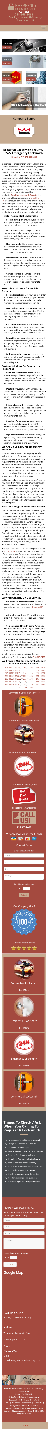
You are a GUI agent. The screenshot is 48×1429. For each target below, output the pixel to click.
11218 (23, 673)
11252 (42, 684)
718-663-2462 (24, 14)
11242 (36, 681)
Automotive (38, 1403)
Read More (24, 990)
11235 (36, 679)
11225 (23, 676)
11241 (30, 681)
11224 (17, 676)
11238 (11, 681)
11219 (30, 673)
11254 (18, 687)
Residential (16, 1403)
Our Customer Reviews (24, 942)
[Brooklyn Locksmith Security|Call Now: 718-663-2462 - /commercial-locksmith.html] (24, 1082)
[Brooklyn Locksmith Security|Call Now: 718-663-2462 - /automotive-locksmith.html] (24, 45)
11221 (42, 673)
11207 (42, 667)
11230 (5, 679)
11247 (17, 684)
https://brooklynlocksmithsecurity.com (24, 1397)
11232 (17, 679)
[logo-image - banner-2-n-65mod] (24, 98)
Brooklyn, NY (17, 157)
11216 (11, 673)
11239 (17, 681)
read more (6, 47)
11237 (5, 681)
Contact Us (34, 1406)
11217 (17, 673)
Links (41, 1408)
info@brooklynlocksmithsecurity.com (21, 1360)
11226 (30, 676)
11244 (5, 684)
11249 (30, 684)
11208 (5, 670)
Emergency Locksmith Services (24, 752)
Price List (25, 1408)
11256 (30, 687)
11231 (11, 679)
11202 (11, 667)
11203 (17, 667)
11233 (23, 679)
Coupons (24, 1406)
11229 (42, 676)
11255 (24, 687)
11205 (30, 667)
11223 (11, 676)
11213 (36, 670)
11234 (30, 679)
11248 (23, 684)
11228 (36, 676)
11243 (42, 681)
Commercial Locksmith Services (24, 692)
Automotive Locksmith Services (24, 720)
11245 (11, 684)
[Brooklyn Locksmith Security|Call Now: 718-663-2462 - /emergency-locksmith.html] (12, 77)
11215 (5, 673)
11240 (23, 681)
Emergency (14, 1406)
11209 (11, 670)
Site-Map (34, 1408)
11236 (42, 679)
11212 (30, 670)
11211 (23, 670)
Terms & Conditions (12, 1408)
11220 (36, 673)
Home (7, 1403)
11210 (17, 670)
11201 (5, 667)
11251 (36, 684)
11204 (23, 667)
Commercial (26, 1403)
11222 (5, 676)
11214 (42, 670)
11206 (36, 667)
